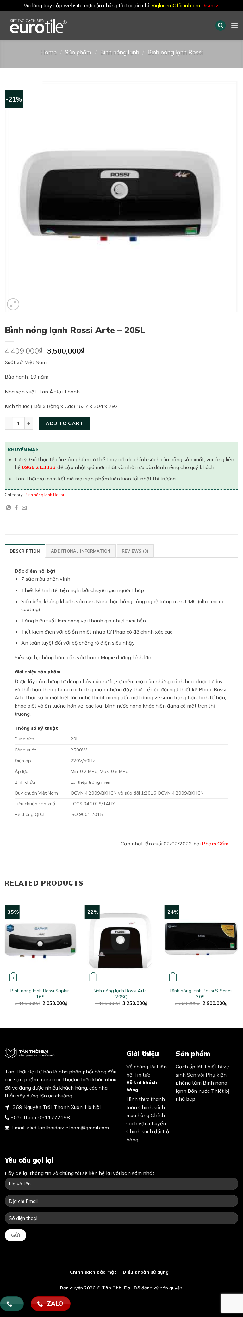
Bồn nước (199, 1091)
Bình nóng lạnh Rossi (175, 52)
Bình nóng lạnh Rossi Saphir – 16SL (41, 993)
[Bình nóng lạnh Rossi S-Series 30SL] (201, 939)
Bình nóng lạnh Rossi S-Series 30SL (201, 993)
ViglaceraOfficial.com (175, 5)
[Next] (238, 956)
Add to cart (64, 423)
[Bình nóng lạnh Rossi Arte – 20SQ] (121, 939)
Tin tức (142, 1075)
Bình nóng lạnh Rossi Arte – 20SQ (121, 993)
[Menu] (234, 25)
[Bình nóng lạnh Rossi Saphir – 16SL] (41, 939)
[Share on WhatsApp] (8, 508)
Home (48, 52)
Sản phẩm (78, 52)
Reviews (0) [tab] (135, 550)
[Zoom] (13, 304)
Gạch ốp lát (189, 1066)
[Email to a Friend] (24, 508)
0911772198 (54, 1117)
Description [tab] (25, 550)
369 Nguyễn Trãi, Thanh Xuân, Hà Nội (56, 1107)
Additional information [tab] (81, 550)
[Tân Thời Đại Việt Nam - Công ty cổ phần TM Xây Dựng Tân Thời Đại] (49, 25)
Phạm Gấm (215, 843)
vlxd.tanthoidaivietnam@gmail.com (68, 1127)
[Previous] (5, 956)
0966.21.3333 (39, 467)
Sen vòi (195, 1075)
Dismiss (210, 5)
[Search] (220, 25)
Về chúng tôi (140, 1066)
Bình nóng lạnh (119, 52)
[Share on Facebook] (16, 508)
